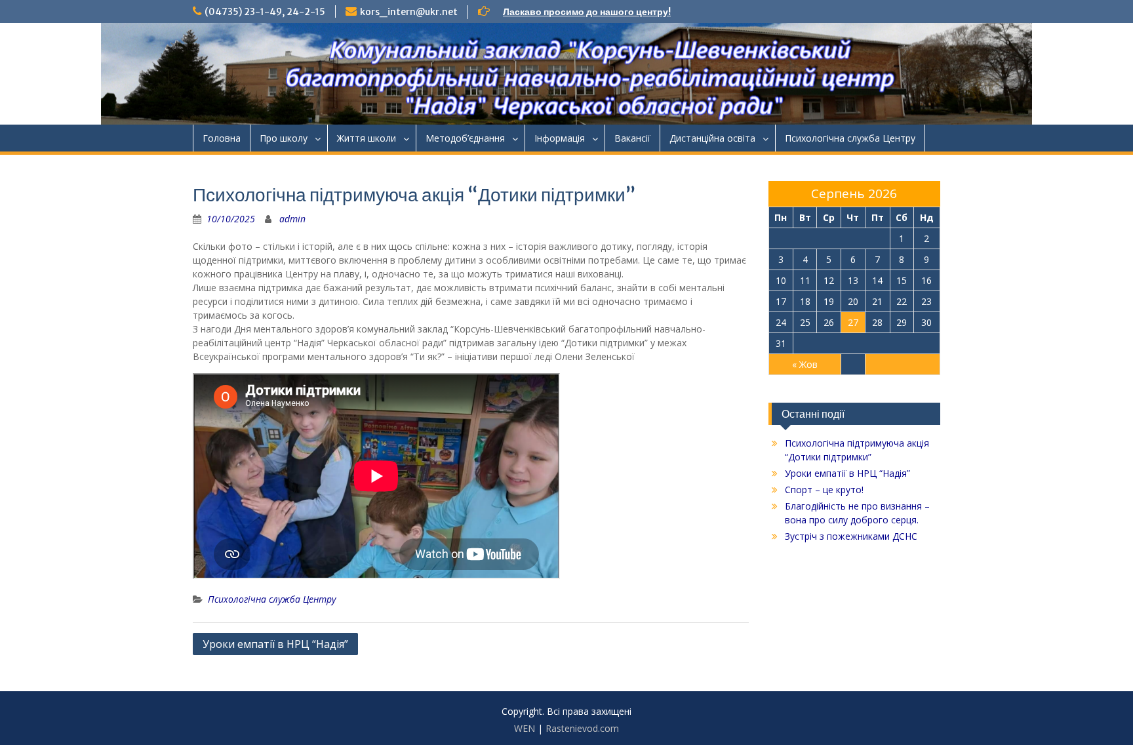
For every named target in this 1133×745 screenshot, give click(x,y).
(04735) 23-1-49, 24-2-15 (265, 12)
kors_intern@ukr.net (409, 12)
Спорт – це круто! (824, 489)
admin (292, 218)
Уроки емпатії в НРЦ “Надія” (275, 644)
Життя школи (366, 138)
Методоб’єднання (465, 138)
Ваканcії (632, 138)
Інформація (559, 138)
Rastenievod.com (582, 728)
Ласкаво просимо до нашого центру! (587, 12)
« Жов (805, 364)
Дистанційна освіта (712, 138)
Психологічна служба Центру (850, 138)
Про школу (284, 138)
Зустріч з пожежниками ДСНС (851, 536)
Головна (222, 138)
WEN (524, 728)
